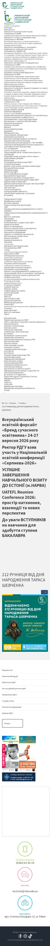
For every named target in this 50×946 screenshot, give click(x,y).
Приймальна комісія (12, 201)
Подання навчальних (18, 260)
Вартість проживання (13, 226)
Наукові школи (10, 328)
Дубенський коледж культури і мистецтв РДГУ (24, 183)
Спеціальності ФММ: (25, 34)
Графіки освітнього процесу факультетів (22, 275)
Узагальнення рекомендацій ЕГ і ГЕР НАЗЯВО (23, 142)
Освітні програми (11, 292)
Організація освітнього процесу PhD (19, 339)
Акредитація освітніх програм (17, 140)
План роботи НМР (11, 253)
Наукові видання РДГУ (13, 363)
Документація (10, 318)
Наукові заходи (10, 343)
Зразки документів (12, 300)
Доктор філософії (12, 298)
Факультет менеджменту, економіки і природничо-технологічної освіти (20, 48)
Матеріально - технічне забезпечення (20, 121)
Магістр (7, 296)
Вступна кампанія (11, 203)
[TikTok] (30, 936)
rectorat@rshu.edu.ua (25, 891)
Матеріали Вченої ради (14, 168)
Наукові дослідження (13, 329)
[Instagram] (25, 936)
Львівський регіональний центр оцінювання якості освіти (26, 214)
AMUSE (7, 380)
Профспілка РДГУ (9, 694)
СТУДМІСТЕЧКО (10, 220)
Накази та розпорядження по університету (23, 271)
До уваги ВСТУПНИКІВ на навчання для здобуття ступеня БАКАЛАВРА (24, 527)
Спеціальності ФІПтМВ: (23, 42)
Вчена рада (9, 160)
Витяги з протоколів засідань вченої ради (22, 166)
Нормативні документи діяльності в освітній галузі (26, 115)
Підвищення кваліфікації (14, 359)
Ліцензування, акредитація (16, 135)
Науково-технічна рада (14, 326)
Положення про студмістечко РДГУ (19, 222)
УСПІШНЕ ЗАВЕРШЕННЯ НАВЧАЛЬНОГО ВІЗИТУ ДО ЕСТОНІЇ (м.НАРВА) (24, 477)
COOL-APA (8, 384)
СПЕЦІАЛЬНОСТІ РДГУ (13, 199)
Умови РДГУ (24, 306)
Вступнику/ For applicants (15, 374)
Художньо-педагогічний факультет (19, 72)
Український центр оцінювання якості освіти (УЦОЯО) (23, 210)
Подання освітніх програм (17, 264)
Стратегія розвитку (12, 189)
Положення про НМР (12, 248)
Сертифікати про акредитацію (17, 146)
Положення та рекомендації (16, 269)
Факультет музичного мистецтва (18, 31)
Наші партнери (10, 310)
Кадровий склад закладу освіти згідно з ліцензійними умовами (21, 157)
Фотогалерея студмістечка (16, 236)
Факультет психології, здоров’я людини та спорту (26, 88)
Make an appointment (25, 849)
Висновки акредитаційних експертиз (20, 139)
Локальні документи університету (19, 117)
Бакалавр (8, 294)
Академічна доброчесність (16, 365)
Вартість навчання (12, 216)
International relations (17, 367)
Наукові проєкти (11, 324)
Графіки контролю (22, 278)
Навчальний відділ (10, 676)
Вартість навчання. (12, 312)
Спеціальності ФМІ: (25, 67)
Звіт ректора (9, 187)
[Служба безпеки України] (18, 776)
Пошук (7, 391)
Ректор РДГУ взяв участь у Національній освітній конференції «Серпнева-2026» (24, 455)
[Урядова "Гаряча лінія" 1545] (27, 739)
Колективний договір (13, 129)
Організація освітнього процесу (18, 267)
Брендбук (8, 131)
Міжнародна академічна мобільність (19, 388)
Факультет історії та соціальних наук (20, 37)
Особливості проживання (15, 230)
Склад (15, 251)
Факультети (9, 29)
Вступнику (8, 196)
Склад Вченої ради (12, 164)
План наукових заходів (13, 345)
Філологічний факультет (14, 86)
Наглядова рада (11, 170)
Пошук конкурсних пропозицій (17, 205)
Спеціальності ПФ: (25, 104)
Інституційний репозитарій (16, 174)
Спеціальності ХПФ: (23, 79)
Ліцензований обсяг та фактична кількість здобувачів (22, 153)
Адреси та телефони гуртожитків (18, 234)
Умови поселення (11, 224)
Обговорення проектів (14, 256)
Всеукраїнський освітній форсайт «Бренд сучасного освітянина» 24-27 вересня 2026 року (20, 430)
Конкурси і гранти (12, 347)
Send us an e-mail (25, 874)
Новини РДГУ (7, 713)
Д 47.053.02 (9, 353)
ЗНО (6, 207)
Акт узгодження (15, 149)
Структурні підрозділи (14, 185)
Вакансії (7, 127)
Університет (12, 25)
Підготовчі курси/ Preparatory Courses (20, 376)
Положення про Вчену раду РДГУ (18, 162)
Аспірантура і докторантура (16, 331)
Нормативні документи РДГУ (16, 320)
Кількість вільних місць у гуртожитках (20, 228)
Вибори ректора (11, 133)
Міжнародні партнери (13, 386)
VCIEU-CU (8, 382)
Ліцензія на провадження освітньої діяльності (24, 144)
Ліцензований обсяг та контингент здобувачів (24, 273)
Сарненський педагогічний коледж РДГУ (21, 179)
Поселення (8, 218)
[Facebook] (20, 936)
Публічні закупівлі (11, 125)
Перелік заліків (10, 289)
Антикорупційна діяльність (15, 191)
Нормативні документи (14, 137)
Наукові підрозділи (12, 357)
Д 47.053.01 (9, 351)
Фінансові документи (13, 123)
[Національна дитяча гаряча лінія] (10, 757)
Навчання (8, 243)
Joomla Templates (14, 940)
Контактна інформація (11, 707)
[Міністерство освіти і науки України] (10, 739)
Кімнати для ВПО (11, 238)
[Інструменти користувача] (44, 592)
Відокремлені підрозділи (15, 176)
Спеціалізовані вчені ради (15, 349)
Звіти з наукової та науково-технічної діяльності (25, 322)
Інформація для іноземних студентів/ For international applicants (21, 371)
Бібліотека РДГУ (11, 172)
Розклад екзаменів (12, 285)
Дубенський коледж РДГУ (15, 181)
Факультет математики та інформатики (21, 63)
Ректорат (8, 27)
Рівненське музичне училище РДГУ (19, 177)
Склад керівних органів (14, 109)
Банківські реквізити (13, 240)
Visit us (25, 902)
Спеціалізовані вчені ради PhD (17, 355)
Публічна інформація (13, 111)
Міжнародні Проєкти (13, 378)
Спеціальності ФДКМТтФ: (26, 56)
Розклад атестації (13, 282)
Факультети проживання (14, 232)
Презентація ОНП (11, 341)
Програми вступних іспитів (15, 335)
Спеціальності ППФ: (26, 94)
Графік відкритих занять (14, 290)
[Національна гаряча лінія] (27, 757)
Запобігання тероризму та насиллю (19, 193)
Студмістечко (8, 701)
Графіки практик (11, 287)
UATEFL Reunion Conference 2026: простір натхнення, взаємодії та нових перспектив (21, 502)
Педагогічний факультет (14, 100)
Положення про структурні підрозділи (20, 119)
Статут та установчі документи (17, 113)
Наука (6, 315)
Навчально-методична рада (16, 246)
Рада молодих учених (13, 361)
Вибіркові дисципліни (13, 302)
